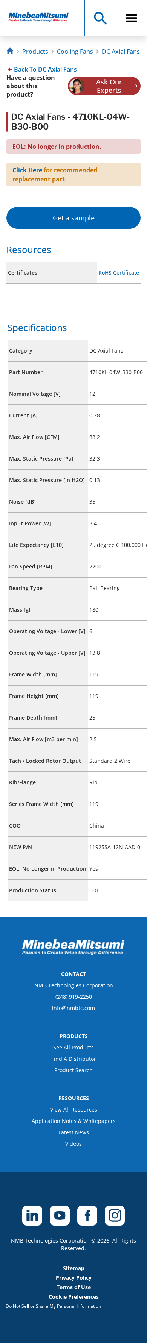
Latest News (73, 1132)
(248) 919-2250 (73, 996)
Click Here (27, 170)
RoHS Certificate (118, 272)
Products (35, 51)
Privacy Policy (74, 1277)
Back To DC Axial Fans (45, 69)
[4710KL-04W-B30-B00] (42, 18)
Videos (73, 1143)
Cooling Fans (75, 51)
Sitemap (73, 1268)
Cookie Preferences (74, 1296)
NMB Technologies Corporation (73, 985)
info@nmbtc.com (73, 1008)
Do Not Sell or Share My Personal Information (53, 1306)
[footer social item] (32, 1216)
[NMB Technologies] (10, 51)
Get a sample (74, 217)
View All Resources (73, 1109)
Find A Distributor (73, 1058)
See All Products (73, 1047)
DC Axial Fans (121, 51)
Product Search (73, 1070)
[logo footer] (73, 953)
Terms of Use (74, 1287)
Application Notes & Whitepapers (74, 1120)
